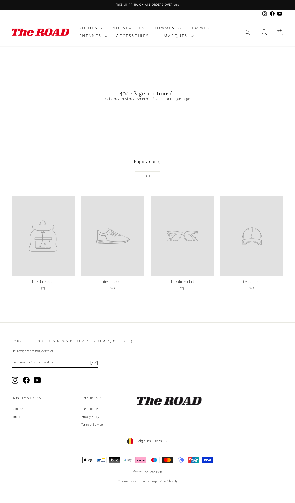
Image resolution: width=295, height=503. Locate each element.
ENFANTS (91, 36)
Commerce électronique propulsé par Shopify (147, 481)
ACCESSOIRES (133, 36)
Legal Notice (89, 408)
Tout (147, 176)
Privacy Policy (90, 416)
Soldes (89, 28)
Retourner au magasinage (171, 99)
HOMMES (165, 28)
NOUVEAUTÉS (128, 28)
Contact (17, 416)
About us (17, 408)
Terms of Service (92, 424)
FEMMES (200, 28)
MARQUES (176, 36)
